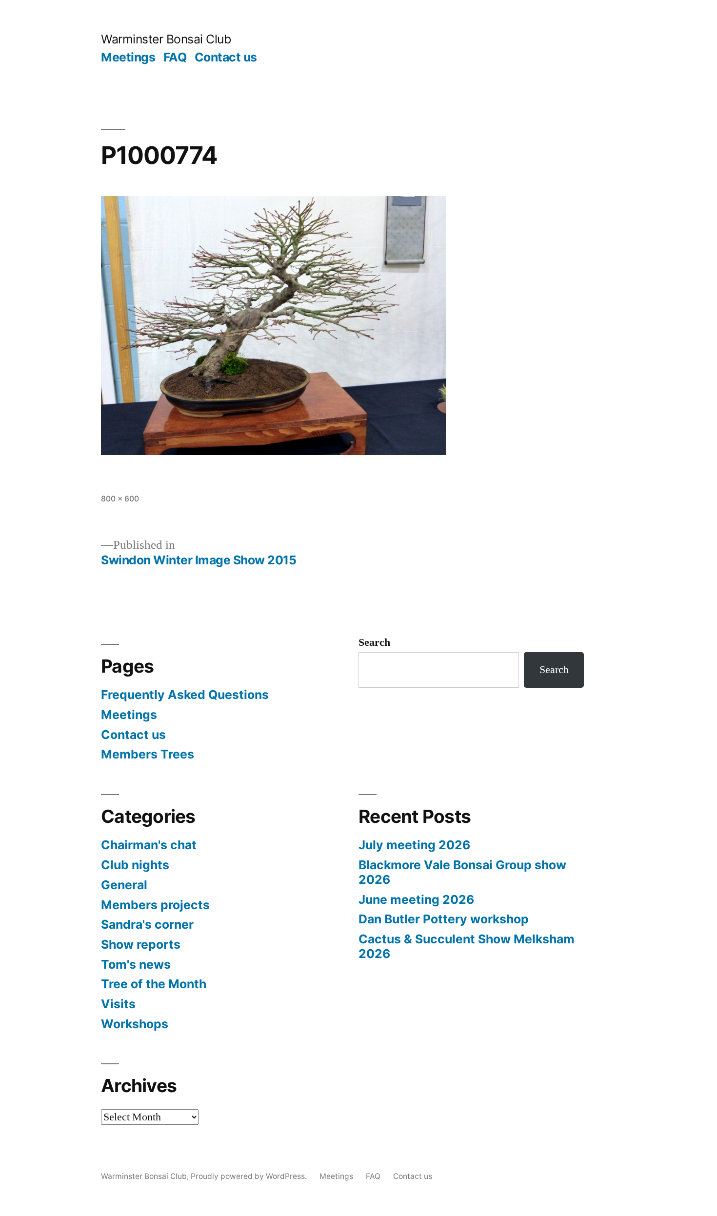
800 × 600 (120, 498)
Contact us (226, 57)
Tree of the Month (153, 984)
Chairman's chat (149, 844)
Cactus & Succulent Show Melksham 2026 (466, 946)
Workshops (134, 1024)
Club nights (135, 864)
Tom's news (136, 964)
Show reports (140, 944)
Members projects (155, 904)
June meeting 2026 (416, 899)
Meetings (128, 57)
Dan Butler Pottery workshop (443, 919)
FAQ (175, 57)
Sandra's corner (147, 924)
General (124, 884)
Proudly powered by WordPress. (250, 1176)
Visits (118, 1004)
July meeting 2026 (414, 844)
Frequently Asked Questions (185, 694)
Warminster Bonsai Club (166, 39)
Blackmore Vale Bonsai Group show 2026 (462, 872)
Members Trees (147, 754)
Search (374, 642)
